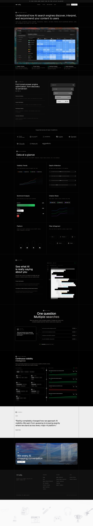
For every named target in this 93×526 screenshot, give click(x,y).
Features (38, 4)
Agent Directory (49, 4)
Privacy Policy (73, 477)
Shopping (58, 483)
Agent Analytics (59, 477)
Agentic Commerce (59, 485)
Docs (44, 479)
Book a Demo (20, 461)
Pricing (44, 4)
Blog (44, 477)
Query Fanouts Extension (48, 481)
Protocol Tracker (46, 485)
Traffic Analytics (60, 481)
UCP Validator (46, 483)
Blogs (55, 4)
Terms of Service (73, 479)
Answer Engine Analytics (61, 479)
